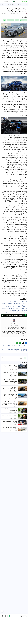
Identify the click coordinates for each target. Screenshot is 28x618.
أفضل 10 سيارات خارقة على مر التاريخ (17, 301)
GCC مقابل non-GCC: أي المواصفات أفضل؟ (15, 306)
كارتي (26, 4)
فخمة (8, 20)
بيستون (12, 20)
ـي (2, 1)
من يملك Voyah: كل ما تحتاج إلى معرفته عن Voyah (14, 312)
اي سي (25, 20)
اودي (21, 20)
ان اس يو (17, 20)
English (6, 1)
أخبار (22, 4)
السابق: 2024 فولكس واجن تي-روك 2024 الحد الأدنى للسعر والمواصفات (13, 346)
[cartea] (24, 1)
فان (4, 20)
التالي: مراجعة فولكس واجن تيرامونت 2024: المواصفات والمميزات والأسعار (17, 349)
